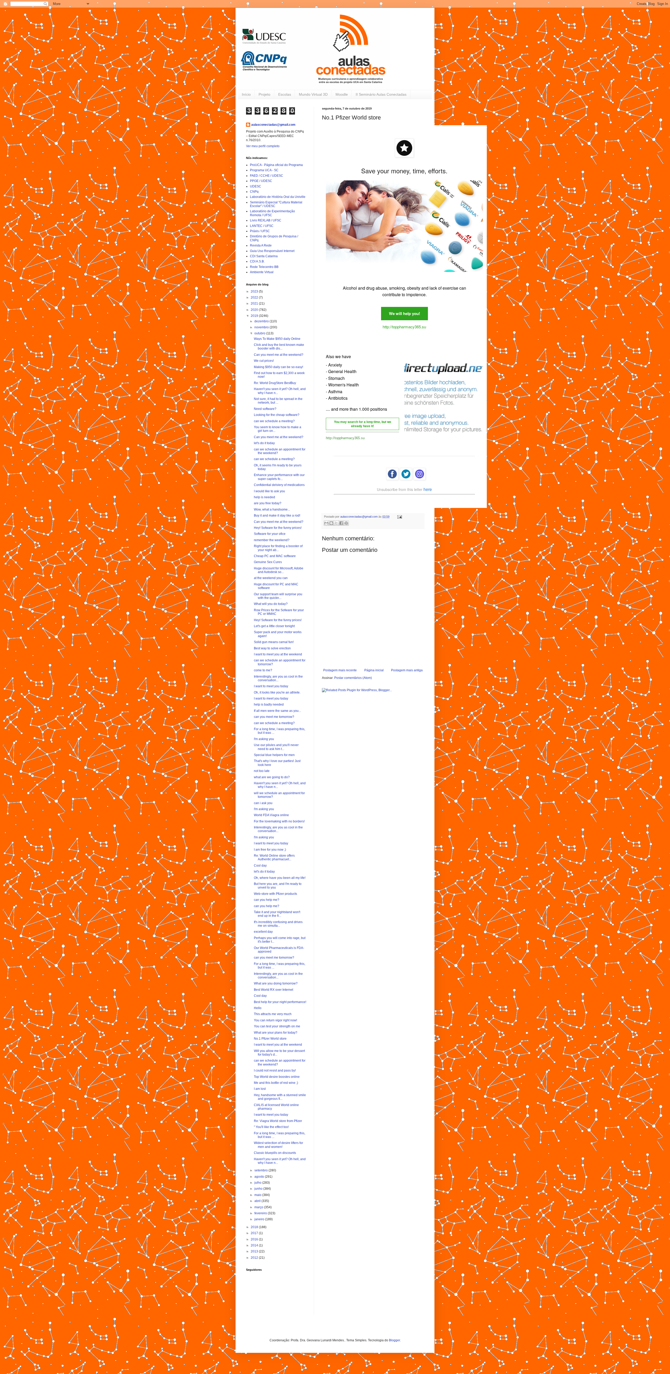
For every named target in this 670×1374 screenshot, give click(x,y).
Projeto (264, 94)
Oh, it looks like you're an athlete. (277, 692)
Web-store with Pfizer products (275, 894)
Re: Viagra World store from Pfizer (278, 1121)
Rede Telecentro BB (264, 267)
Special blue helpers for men (274, 755)
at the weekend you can (271, 578)
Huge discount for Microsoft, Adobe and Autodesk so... (278, 570)
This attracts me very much (273, 1014)
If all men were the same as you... (277, 711)
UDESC (255, 186)
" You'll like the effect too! (271, 1127)
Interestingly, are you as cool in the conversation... (278, 678)
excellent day (263, 932)
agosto (259, 1176)
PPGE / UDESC (261, 181)
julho (258, 1182)
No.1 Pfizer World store (270, 1038)
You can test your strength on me (277, 1026)
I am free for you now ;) (270, 849)
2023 (255, 291)
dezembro (262, 321)
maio (258, 1195)
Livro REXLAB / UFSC (265, 220)
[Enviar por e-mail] (326, 523)
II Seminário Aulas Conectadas (381, 94)
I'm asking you (264, 739)
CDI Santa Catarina (264, 256)
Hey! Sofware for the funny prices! (278, 528)
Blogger (394, 1340)
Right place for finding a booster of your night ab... (278, 548)
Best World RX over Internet (273, 990)
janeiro (259, 1219)
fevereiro (261, 1213)
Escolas (284, 94)
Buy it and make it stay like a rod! (277, 515)
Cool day (260, 865)
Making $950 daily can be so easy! (278, 367)
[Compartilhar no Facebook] (341, 523)
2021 (255, 303)
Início (246, 94)
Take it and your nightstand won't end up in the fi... (277, 914)
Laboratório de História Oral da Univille (277, 197)
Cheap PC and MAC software (275, 556)
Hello (257, 1008)
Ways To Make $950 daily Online (277, 339)
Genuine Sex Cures (268, 562)
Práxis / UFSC (260, 231)
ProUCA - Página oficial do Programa (276, 165)
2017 (255, 1233)
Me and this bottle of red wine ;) (276, 1083)
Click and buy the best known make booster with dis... (279, 346)
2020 (255, 310)
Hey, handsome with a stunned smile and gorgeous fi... (280, 1097)
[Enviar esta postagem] (399, 516)
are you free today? (267, 503)
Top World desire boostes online (277, 1077)
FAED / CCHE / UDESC (266, 176)
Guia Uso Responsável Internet (272, 251)
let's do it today (264, 443)
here (427, 489)
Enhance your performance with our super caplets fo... (279, 476)
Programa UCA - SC (264, 170)
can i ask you (263, 803)
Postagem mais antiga (407, 670)
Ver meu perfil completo (263, 146)
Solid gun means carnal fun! (274, 642)
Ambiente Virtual (261, 272)
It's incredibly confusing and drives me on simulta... (278, 924)
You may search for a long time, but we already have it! (362, 423)
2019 (255, 316)
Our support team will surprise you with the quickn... (278, 596)
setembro (261, 1170)
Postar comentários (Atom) (353, 678)
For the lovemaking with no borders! (279, 821)
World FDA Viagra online (271, 815)
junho (258, 1188)
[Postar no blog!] (331, 523)
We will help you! (404, 313)
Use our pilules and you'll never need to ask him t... (276, 747)
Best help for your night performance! (280, 1002)
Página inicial (374, 670)
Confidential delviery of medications (279, 485)
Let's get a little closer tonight (274, 626)
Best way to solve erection (272, 648)
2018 (255, 1227)
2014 (255, 1245)
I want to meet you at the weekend (278, 654)
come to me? (263, 670)
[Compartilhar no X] (336, 523)
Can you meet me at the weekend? (278, 355)
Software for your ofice (270, 534)
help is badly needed (269, 704)
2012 (255, 1258)
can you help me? (266, 900)
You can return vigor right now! (275, 1020)
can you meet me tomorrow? (274, 717)
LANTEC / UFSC (261, 226)
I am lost (260, 1089)
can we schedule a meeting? (274, 421)
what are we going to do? (272, 777)
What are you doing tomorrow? (276, 983)
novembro (262, 327)
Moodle (342, 94)
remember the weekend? (271, 540)
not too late (262, 771)
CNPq (254, 191)
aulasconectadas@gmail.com (273, 125)
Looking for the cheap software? (276, 415)
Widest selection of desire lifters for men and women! (278, 1144)
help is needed (264, 497)
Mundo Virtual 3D (313, 94)
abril (257, 1201)
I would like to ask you (269, 491)
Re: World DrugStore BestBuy (275, 383)
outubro (260, 333)
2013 (255, 1251)
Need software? (265, 409)
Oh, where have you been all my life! (279, 878)
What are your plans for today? (275, 1032)
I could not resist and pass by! (275, 1070)
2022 (255, 297)
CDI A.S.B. (257, 261)
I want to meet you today (271, 686)
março (259, 1207)
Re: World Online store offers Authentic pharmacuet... (274, 857)
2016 (255, 1239)
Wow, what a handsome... (272, 509)
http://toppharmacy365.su (404, 326)
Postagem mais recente (340, 670)
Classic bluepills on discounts (275, 1153)
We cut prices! (264, 361)
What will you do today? (271, 604)
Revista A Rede (261, 245)
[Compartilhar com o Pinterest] (346, 523)
